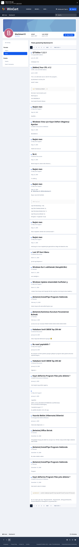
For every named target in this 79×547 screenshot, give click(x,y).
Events (6, 61)
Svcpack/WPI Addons (37, 54)
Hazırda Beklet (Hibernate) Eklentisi (48, 415)
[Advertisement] (39, 520)
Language (5, 544)
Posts (6, 53)
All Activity (7, 42)
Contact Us (21, 544)
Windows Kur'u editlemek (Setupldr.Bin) (50, 267)
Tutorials (34, 269)
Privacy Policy (14, 544)
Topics (6, 50)
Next (47, 47)
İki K (34, 154)
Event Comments (9, 64)
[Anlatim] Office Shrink (42, 430)
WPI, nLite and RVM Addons (39, 69)
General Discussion (37, 156)
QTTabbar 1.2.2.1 (40, 52)
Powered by (69, 544)
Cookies (27, 544)
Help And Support (37, 109)
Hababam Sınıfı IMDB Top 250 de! (47, 329)
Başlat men (37, 107)
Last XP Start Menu (41, 252)
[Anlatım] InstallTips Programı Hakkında (50, 297)
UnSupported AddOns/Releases (40, 417)
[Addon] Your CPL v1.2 (42, 67)
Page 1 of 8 (56, 47)
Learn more (3, 2)
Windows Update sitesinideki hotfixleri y (50, 282)
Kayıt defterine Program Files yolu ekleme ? (51, 376)
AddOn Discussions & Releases (40, 126)
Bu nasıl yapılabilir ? (41, 344)
